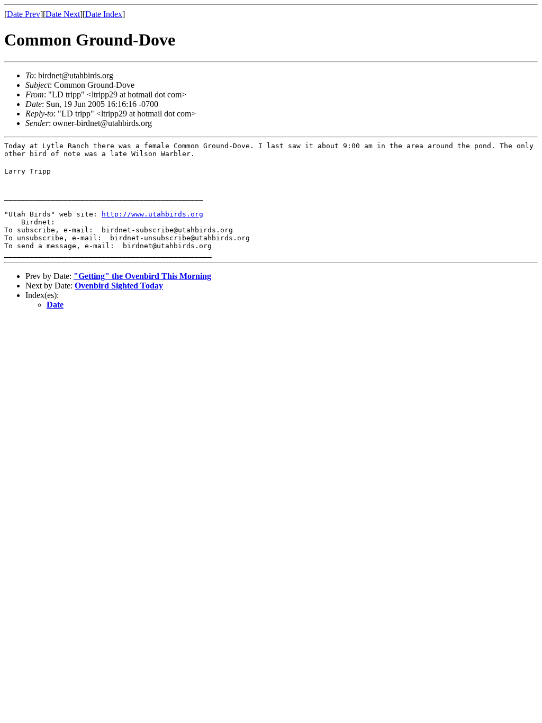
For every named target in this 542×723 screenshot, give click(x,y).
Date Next (63, 14)
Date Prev (23, 14)
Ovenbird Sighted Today (119, 285)
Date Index (103, 14)
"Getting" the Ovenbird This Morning (142, 276)
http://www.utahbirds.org (152, 214)
